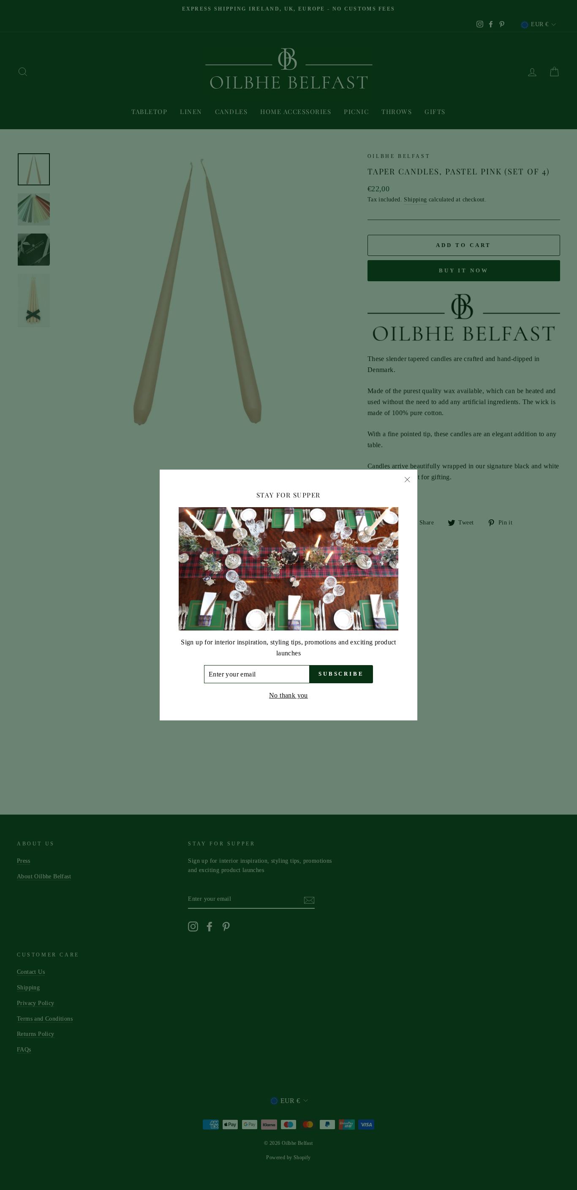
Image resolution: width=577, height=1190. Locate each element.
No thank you (288, 695)
